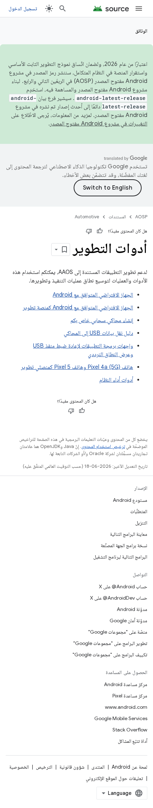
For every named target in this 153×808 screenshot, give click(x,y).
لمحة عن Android (129, 767)
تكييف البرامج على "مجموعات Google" (110, 654)
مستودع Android (130, 500)
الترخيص (44, 767)
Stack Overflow (129, 729)
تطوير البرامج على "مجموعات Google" (110, 643)
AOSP (141, 217)
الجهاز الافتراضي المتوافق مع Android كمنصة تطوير (78, 307)
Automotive (87, 217)
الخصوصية (19, 767)
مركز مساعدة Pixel (129, 695)
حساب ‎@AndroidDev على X (118, 598)
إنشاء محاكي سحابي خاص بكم (101, 320)
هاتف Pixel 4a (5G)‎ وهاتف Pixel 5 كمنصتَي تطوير (77, 367)
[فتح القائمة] (139, 8)
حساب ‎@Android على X (123, 586)
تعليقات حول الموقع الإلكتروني (114, 778)
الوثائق (141, 31)
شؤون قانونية (71, 767)
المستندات (117, 217)
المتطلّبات (138, 511)
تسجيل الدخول (23, 8)
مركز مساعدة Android (125, 684)
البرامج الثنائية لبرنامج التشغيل (120, 557)
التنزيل (141, 523)
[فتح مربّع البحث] (62, 8)
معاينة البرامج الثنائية (128, 534)
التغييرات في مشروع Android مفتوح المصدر (98, 123)
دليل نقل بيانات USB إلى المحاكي (98, 333)
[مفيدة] (99, 231)
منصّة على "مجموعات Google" (117, 632)
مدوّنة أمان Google (128, 620)
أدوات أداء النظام (116, 379)
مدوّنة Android (132, 609)
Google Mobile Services (120, 718)
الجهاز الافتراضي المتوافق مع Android (93, 294)
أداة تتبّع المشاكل (132, 741)
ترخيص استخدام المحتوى (103, 446)
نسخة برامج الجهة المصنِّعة (124, 545)
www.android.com (126, 707)
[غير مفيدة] (89, 231)
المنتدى (98, 767)
